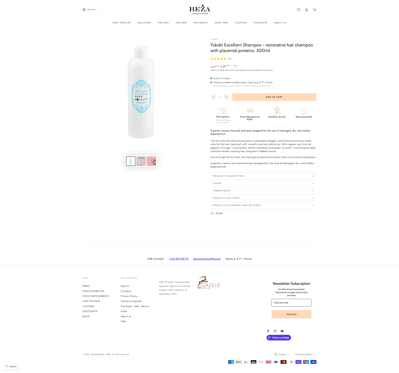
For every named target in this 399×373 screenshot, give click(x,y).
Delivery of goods (131, 301)
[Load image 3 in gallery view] (151, 161)
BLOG (86, 316)
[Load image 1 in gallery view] (130, 161)
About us (126, 316)
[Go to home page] (199, 9)
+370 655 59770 (178, 259)
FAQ (123, 321)
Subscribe (291, 314)
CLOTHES (88, 306)
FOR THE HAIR (91, 301)
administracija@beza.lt (207, 259)
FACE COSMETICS (93, 291)
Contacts (126, 291)
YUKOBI (213, 39)
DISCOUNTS (90, 311)
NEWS (86, 285)
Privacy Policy (129, 296)
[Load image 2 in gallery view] (141, 161)
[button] (298, 9)
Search (125, 285)
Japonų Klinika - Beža (101, 354)
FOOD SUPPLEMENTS (96, 296)
